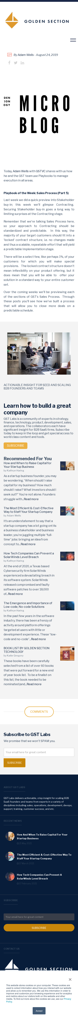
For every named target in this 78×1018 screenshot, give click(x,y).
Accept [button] (39, 1010)
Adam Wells (26, 55)
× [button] (70, 978)
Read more (31, 499)
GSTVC (41, 171)
